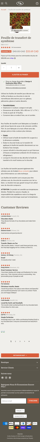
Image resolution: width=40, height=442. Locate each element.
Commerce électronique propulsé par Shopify (20, 438)
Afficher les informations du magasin (16, 88)
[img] (5, 214)
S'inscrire (33, 401)
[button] (24, 341)
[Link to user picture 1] (2, 331)
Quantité (3, 63)
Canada (19, 416)
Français (19, 410)
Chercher (20, 434)
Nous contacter (23, 171)
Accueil (3, 10)
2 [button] (15, 341)
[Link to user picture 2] (4, 331)
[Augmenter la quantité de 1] (19, 67)
